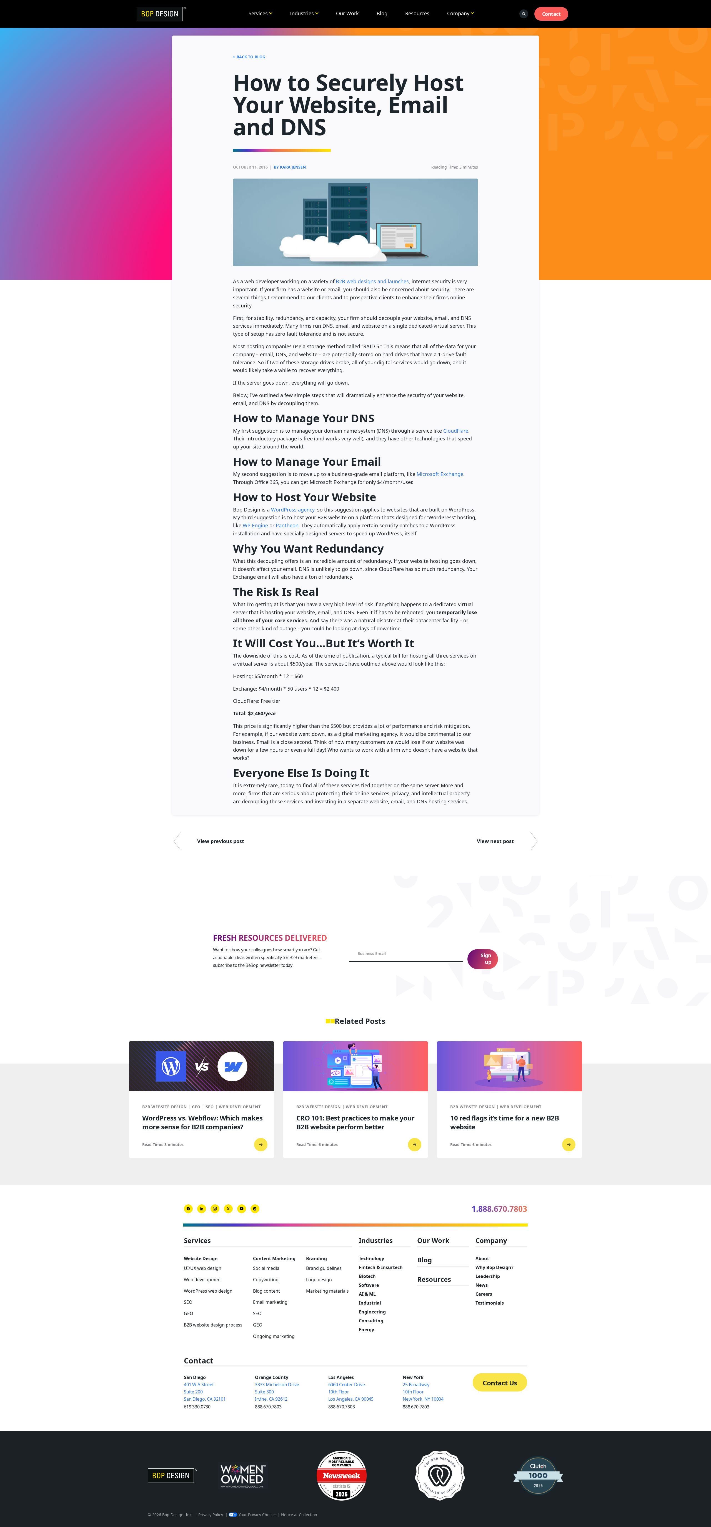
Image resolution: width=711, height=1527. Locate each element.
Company (458, 13)
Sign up (486, 958)
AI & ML (367, 1294)
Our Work (347, 13)
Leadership (487, 1276)
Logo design (319, 1280)
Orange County (271, 1377)
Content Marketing (274, 1258)
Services (258, 13)
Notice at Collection (299, 1514)
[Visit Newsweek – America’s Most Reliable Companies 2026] (342, 1476)
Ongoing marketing (274, 1336)
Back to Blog (251, 56)
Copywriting (266, 1280)
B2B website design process (213, 1325)
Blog (382, 13)
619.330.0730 (197, 1407)
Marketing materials (327, 1291)
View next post (495, 841)
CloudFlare (455, 430)
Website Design (201, 1258)
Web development (203, 1280)
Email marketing (270, 1302)
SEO (188, 1302)
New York (413, 1377)
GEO (188, 1313)
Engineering (372, 1312)
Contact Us (500, 1382)
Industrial (370, 1303)
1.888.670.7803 (499, 1208)
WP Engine (255, 525)
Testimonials (489, 1303)
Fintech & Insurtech (381, 1267)
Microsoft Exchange (440, 474)
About (482, 1258)
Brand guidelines (324, 1268)
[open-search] (523, 13)
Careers (483, 1294)
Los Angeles (341, 1377)
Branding (316, 1258)
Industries (302, 13)
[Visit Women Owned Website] (243, 1475)
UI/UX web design (202, 1268)
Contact (551, 14)
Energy (366, 1329)
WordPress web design (208, 1291)
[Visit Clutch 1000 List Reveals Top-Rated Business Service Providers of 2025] (538, 1475)
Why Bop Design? (494, 1267)
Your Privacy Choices (258, 1514)
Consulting (371, 1320)
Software (369, 1285)
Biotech (367, 1276)
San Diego (195, 1377)
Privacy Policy (210, 1514)
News (481, 1285)
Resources (417, 13)
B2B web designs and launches (372, 281)
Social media (266, 1268)
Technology (371, 1258)
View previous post (220, 841)
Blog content (266, 1291)
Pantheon (287, 525)
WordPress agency (292, 509)
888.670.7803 (268, 1407)
